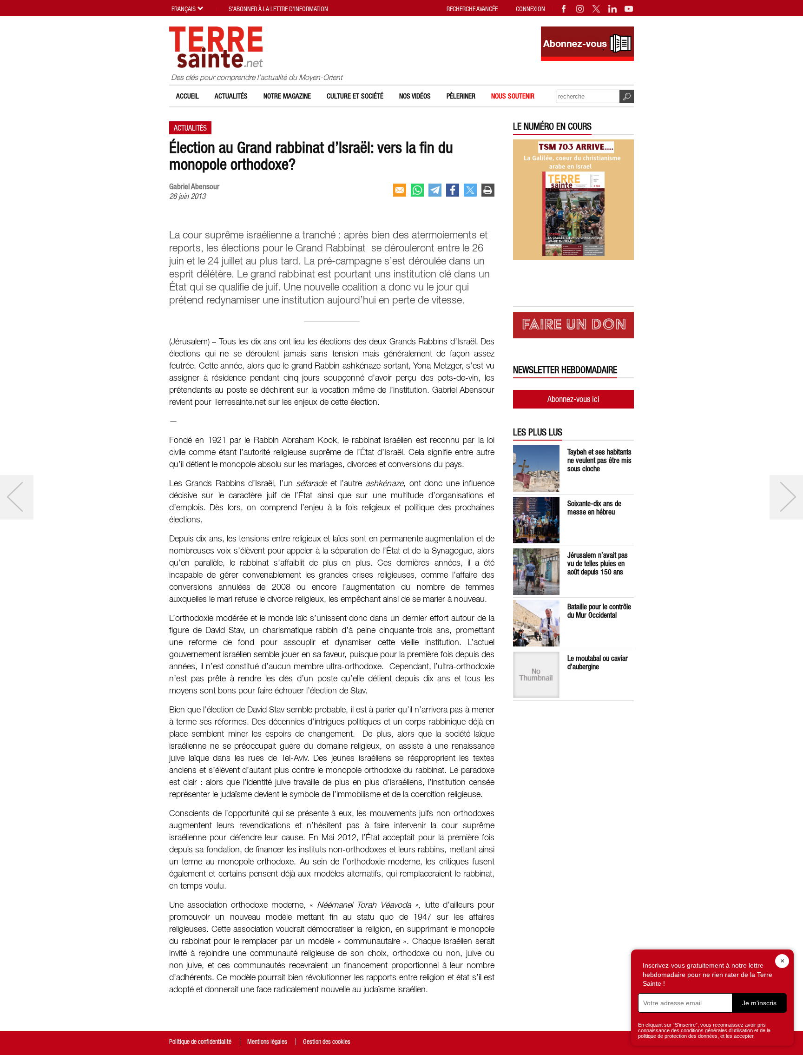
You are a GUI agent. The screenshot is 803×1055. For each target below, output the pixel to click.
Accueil (187, 96)
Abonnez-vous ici (573, 399)
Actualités (231, 96)
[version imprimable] (487, 190)
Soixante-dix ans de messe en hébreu (594, 507)
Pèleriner (461, 96)
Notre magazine (287, 96)
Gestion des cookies (326, 1041)
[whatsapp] (417, 190)
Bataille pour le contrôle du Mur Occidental (599, 610)
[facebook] (452, 190)
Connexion (530, 9)
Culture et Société (355, 96)
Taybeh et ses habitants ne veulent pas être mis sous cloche (599, 460)
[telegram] (434, 190)
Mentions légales (267, 1041)
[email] (399, 190)
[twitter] (470, 190)
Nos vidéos (415, 96)
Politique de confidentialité (200, 1041)
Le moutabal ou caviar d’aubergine (597, 662)
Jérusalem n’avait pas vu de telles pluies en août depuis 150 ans (597, 563)
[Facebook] (564, 9)
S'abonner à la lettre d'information (278, 9)
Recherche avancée (472, 9)
